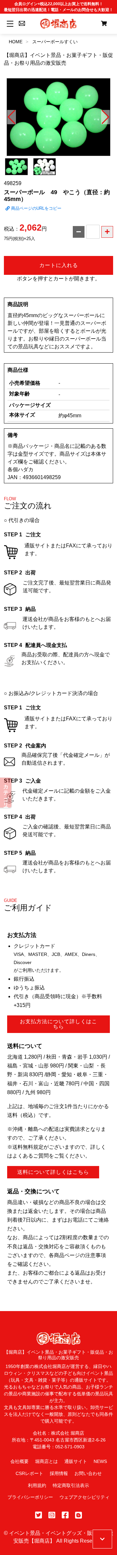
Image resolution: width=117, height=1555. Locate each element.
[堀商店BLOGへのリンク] (78, 1515)
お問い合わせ (88, 1473)
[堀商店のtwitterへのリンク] (38, 1515)
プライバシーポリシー (30, 1497)
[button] (11, 117)
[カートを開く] (104, 24)
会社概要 (19, 1461)
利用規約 (37, 1485)
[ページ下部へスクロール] (102, 1539)
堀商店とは (46, 1461)
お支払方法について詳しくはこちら (58, 1024)
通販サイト (75, 1461)
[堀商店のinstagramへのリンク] (51, 1515)
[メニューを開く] (9, 24)
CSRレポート (29, 1473)
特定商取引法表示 (71, 1485)
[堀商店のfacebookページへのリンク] (65, 1515)
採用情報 (59, 1473)
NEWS (100, 1461)
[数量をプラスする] (107, 232)
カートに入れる (58, 265)
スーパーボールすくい (55, 41)
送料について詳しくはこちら (53, 1172)
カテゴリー (6, 792)
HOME (15, 41)
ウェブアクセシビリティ (84, 1497)
